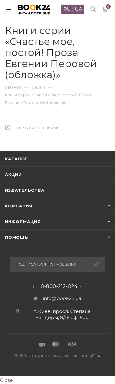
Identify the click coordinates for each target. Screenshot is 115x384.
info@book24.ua (62, 298)
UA (78, 9)
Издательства (24, 190)
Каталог (16, 158)
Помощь (16, 237)
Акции (13, 174)
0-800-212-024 (59, 286)
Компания (18, 205)
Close (6, 380)
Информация (23, 221)
